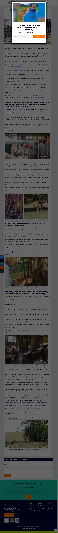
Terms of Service (29, 39)
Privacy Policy (35, 39)
